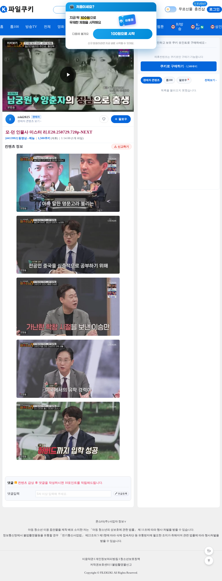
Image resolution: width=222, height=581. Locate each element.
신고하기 (123, 146)
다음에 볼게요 (80, 34)
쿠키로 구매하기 (178, 66)
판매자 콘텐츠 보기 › (29, 121)
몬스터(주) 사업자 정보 (111, 521)
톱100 (14, 26)
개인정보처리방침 (107, 559)
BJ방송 (179, 26)
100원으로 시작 (123, 34)
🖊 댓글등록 (121, 493)
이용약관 (87, 559)
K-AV (197, 26)
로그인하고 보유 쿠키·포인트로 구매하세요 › (178, 42)
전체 (47, 26)
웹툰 (160, 26)
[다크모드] (170, 9)
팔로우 (183, 80)
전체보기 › (211, 80)
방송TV (31, 26)
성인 (218, 26)
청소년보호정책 (130, 559)
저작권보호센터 (100, 564)
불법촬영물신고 (122, 564)
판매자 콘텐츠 (151, 80)
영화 (60, 26)
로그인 (214, 9)
